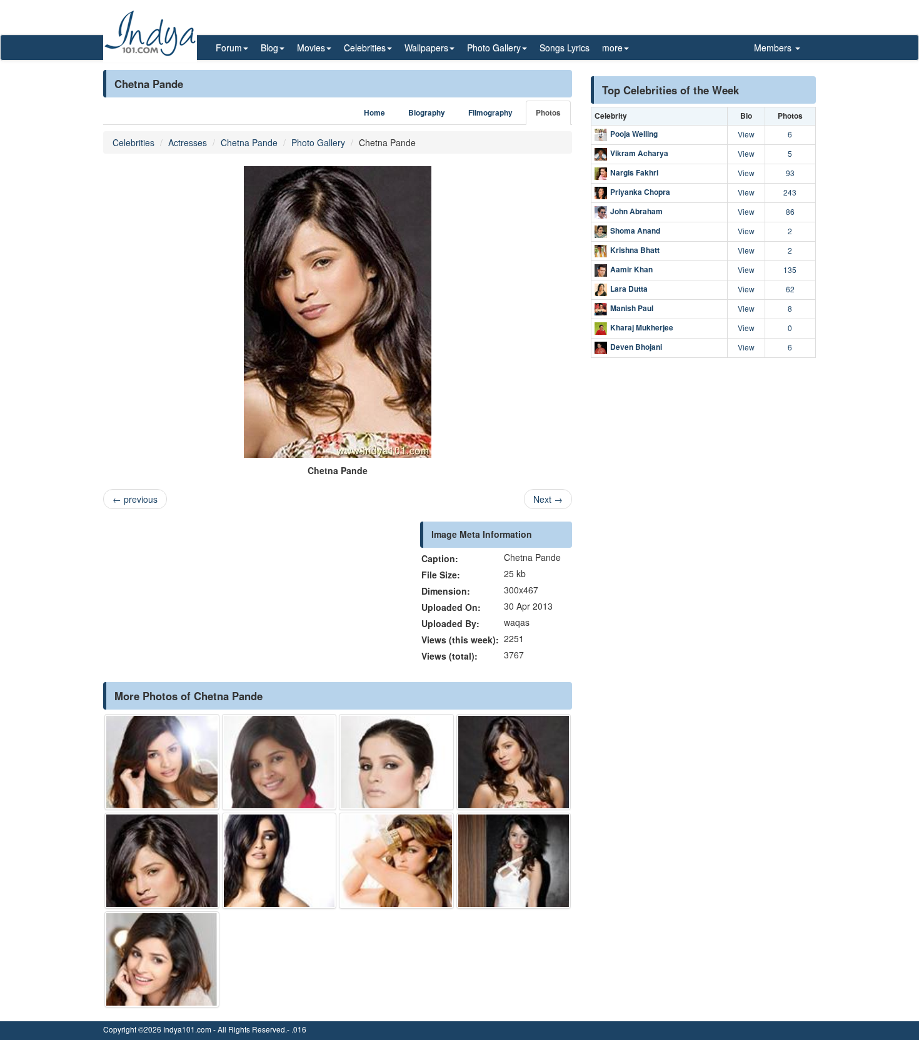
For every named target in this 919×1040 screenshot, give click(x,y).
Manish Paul (631, 308)
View (746, 134)
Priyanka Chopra (640, 191)
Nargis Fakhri (634, 172)
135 (789, 269)
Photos (548, 112)
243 (789, 192)
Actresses (187, 142)
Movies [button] (311, 47)
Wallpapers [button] (426, 47)
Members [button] (774, 47)
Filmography (490, 112)
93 (790, 172)
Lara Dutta (629, 288)
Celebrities (133, 142)
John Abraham (636, 211)
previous (135, 499)
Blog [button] (269, 47)
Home (374, 112)
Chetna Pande (249, 142)
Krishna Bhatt (635, 249)
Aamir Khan (631, 269)
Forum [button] (229, 47)
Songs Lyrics (565, 47)
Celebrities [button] (365, 47)
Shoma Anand (635, 230)
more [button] (612, 47)
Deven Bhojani (636, 346)
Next (548, 499)
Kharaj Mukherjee (641, 327)
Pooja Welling (634, 133)
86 (790, 211)
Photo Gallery (318, 142)
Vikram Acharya (639, 153)
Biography (426, 112)
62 (790, 289)
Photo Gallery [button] (494, 47)
